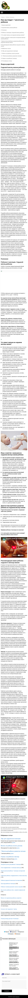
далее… (14, 842)
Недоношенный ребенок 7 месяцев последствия (13, 870)
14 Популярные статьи (6, 60)
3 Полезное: (4, 30)
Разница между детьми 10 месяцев (9, 918)
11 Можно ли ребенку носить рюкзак (10, 53)
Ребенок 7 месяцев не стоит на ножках (13, 968)
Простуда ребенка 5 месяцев (8, 883)
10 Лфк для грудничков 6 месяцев (9, 51)
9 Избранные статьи (6, 48)
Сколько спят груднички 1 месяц (9, 909)
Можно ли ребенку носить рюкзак (11, 846)
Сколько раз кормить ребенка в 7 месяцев (13, 961)
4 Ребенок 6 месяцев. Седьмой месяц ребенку (12, 32)
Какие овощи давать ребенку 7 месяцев (13, 955)
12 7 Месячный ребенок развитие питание (11, 56)
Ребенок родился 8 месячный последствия (11, 880)
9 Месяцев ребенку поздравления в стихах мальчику (14, 875)
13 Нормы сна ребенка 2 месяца (9, 58)
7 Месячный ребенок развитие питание (13, 851)
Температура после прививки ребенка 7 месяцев (13, 948)
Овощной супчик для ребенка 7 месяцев (11, 864)
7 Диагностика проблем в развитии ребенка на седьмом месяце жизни (12, 42)
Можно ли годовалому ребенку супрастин (11, 898)
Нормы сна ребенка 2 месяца (10, 856)
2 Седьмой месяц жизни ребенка (9, 27)
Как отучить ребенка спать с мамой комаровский (13, 890)
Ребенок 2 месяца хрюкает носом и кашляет (12, 886)
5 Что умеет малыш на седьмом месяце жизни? (12, 35)
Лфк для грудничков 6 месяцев (11, 838)
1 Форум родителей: (6, 25)
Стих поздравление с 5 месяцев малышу (11, 867)
